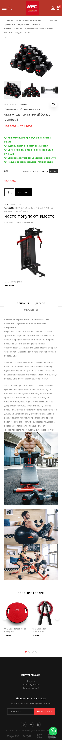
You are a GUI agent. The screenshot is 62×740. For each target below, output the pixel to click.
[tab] (23, 303)
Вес (6, 171)
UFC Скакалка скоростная (39, 630)
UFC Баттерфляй (13, 281)
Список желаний (31, 688)
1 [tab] (31, 292)
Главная (9, 20)
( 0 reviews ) (23, 104)
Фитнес (49, 208)
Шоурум (31, 681)
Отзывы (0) (31, 309)
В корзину (24, 192)
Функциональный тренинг (17, 211)
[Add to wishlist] (53, 105)
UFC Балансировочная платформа (15, 630)
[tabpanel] (31, 257)
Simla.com (54, 739)
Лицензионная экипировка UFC (31, 20)
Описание (23, 303)
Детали (40, 303)
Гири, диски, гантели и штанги (30, 208)
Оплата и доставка (31, 684)
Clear (53, 171)
